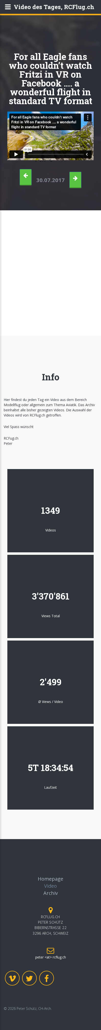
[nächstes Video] (75, 180)
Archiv (50, 893)
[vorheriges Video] (26, 177)
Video (50, 886)
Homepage (50, 878)
